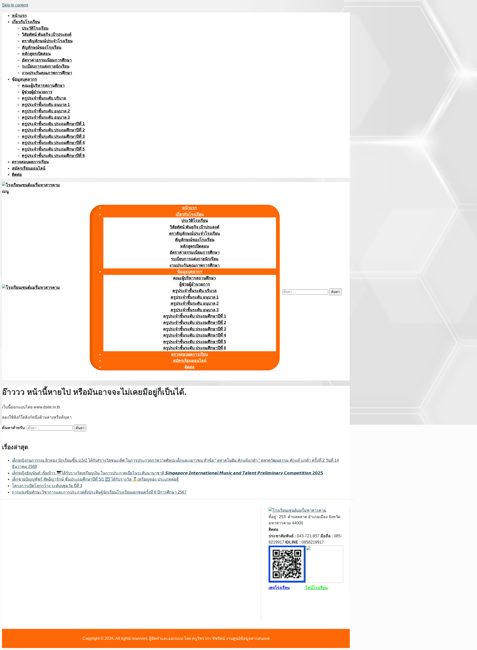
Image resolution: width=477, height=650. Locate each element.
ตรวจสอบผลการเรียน (30, 162)
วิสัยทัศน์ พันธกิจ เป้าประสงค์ (47, 34)
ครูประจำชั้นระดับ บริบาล (44, 98)
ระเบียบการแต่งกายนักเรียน (45, 66)
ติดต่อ (17, 174)
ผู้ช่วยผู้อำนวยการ (37, 92)
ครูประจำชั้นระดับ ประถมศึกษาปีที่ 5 (53, 149)
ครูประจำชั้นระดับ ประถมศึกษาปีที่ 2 (53, 130)
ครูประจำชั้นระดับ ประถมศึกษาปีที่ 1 (53, 124)
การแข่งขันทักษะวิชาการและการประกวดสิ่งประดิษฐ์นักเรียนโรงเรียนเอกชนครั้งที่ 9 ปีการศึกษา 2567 (99, 492)
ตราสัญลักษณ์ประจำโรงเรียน (47, 41)
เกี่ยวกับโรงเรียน (26, 22)
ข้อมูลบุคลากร (24, 79)
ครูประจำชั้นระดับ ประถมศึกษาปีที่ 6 (53, 155)
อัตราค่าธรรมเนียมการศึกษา (47, 60)
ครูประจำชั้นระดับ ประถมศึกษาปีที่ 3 (53, 136)
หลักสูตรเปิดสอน (36, 53)
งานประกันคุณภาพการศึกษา (47, 73)
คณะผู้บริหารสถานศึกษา (43, 85)
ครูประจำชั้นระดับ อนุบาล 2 (46, 111)
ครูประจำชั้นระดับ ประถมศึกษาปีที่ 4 (53, 143)
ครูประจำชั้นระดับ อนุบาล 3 (46, 117)
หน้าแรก (19, 15)
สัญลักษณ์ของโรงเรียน (41, 47)
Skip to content (15, 5)
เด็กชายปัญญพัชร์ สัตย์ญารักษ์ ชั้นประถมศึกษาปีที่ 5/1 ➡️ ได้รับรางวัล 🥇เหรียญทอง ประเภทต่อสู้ (95, 479)
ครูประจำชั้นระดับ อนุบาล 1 (46, 104)
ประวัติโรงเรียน (35, 28)
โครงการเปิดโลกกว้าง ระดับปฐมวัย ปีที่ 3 (47, 486)
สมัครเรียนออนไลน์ (28, 168)
